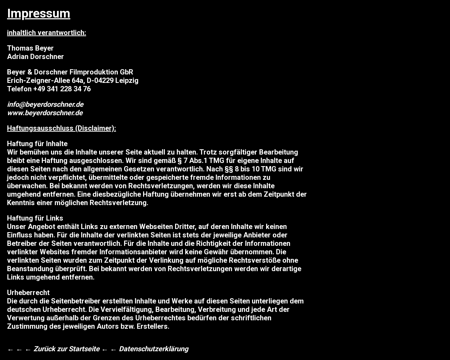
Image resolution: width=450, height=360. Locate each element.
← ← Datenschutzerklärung (144, 349)
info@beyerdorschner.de (45, 104)
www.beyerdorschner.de (45, 113)
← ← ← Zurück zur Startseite (53, 349)
